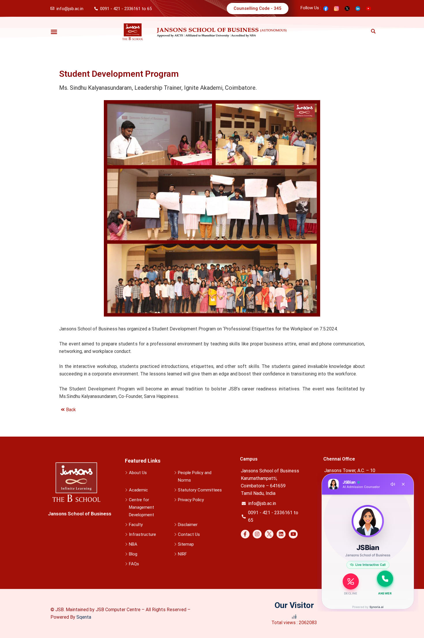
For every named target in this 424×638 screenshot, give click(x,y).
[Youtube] (293, 534)
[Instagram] (257, 534)
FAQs (134, 563)
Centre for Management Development (141, 507)
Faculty (136, 524)
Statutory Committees (200, 490)
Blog (133, 554)
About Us (138, 472)
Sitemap (186, 544)
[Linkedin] (281, 534)
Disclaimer (188, 524)
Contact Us (189, 534)
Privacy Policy (191, 499)
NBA (133, 544)
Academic (138, 490)
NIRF (182, 554)
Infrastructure (142, 534)
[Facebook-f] (245, 534)
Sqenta (83, 617)
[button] (53, 31)
